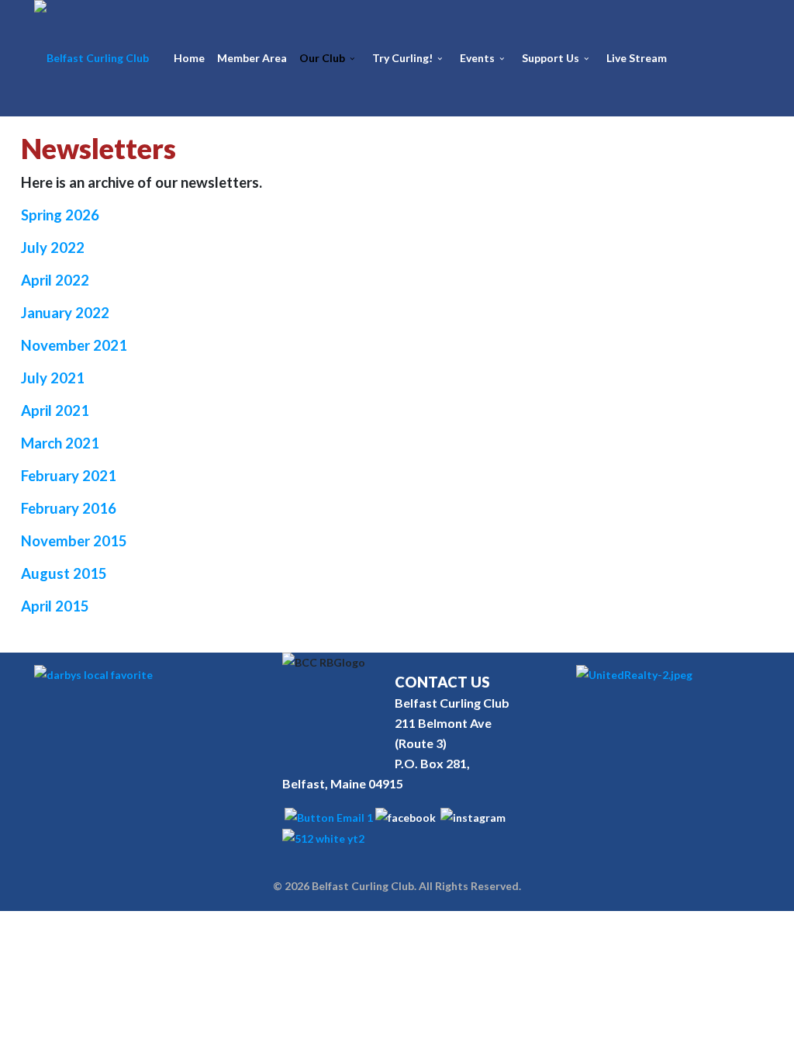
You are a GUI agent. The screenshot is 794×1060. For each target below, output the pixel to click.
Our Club (322, 57)
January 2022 (65, 312)
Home (189, 57)
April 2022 (55, 280)
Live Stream (636, 57)
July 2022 (53, 247)
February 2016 (68, 508)
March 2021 (60, 443)
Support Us (550, 57)
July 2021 (53, 377)
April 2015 (55, 606)
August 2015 (64, 573)
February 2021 (68, 475)
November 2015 (74, 540)
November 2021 (74, 345)
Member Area (252, 57)
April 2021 (55, 410)
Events (477, 57)
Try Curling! (402, 57)
